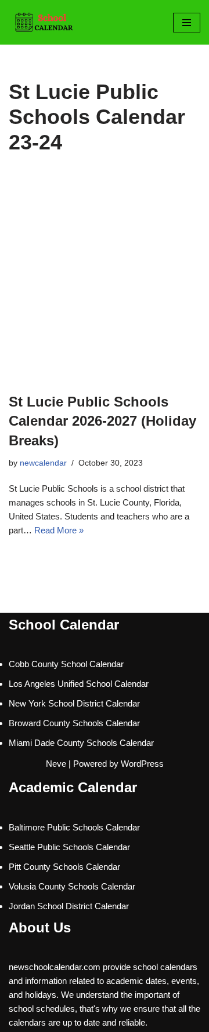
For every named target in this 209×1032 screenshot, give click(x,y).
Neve (56, 763)
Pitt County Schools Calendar (64, 867)
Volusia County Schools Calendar (72, 886)
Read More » (59, 530)
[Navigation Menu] (186, 22)
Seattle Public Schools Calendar (69, 847)
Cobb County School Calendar (66, 664)
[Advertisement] (104, 282)
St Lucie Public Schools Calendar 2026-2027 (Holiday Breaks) (102, 421)
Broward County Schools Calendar (74, 723)
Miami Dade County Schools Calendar (81, 743)
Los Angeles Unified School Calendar (79, 684)
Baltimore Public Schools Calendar (74, 827)
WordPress (142, 763)
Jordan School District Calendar (69, 906)
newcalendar (43, 463)
